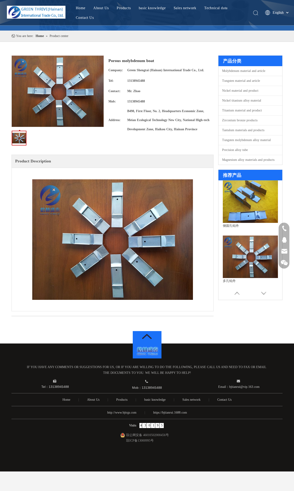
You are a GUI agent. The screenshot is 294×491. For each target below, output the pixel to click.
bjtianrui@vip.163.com (244, 387)
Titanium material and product (242, 110)
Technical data (216, 8)
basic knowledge (152, 8)
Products (124, 8)
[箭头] (147, 336)
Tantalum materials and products (243, 130)
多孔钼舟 (229, 281)
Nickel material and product (240, 90)
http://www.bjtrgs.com (121, 412)
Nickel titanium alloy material (241, 100)
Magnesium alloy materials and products (248, 160)
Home (80, 8)
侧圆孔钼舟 (231, 225)
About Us (101, 8)
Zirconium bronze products (239, 120)
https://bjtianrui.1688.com (170, 412)
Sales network (185, 8)
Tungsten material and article (241, 80)
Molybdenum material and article (243, 71)
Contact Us (85, 18)
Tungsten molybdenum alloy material (246, 140)
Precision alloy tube (235, 150)
